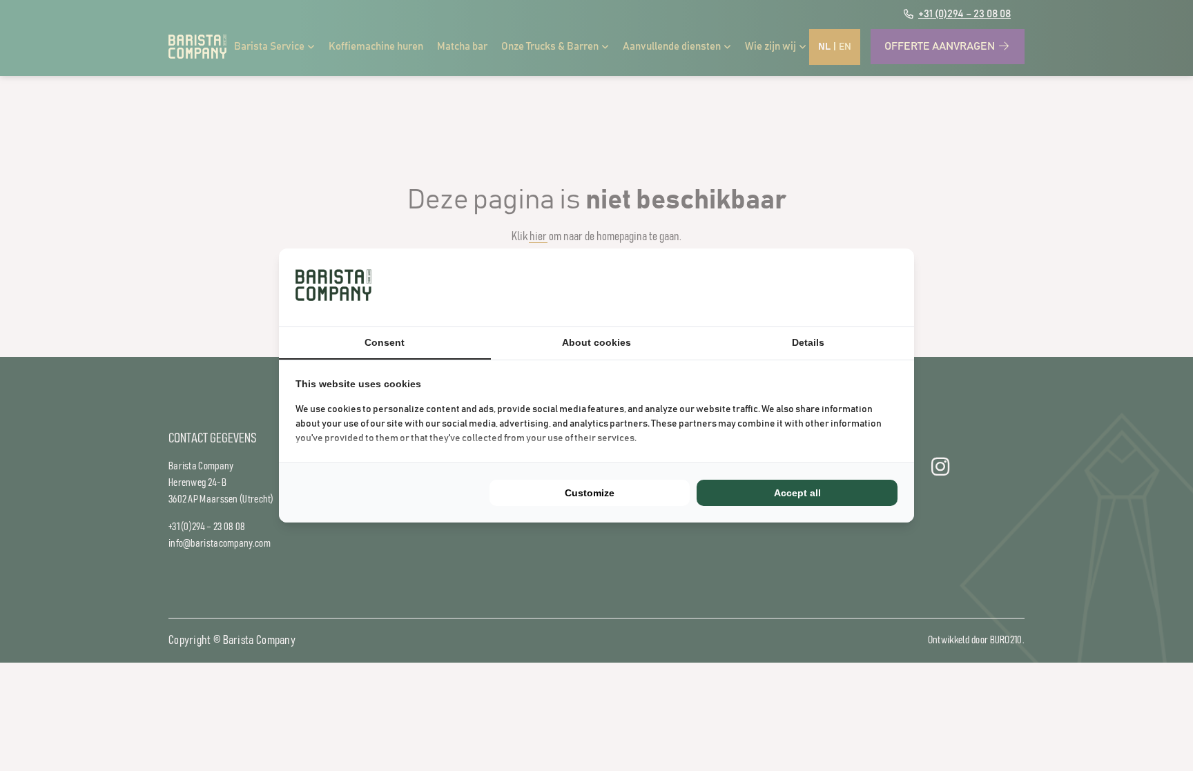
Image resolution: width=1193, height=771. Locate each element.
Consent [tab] (385, 342)
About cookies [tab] (596, 342)
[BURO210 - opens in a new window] (846, 287)
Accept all (797, 492)
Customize (589, 492)
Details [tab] (808, 342)
